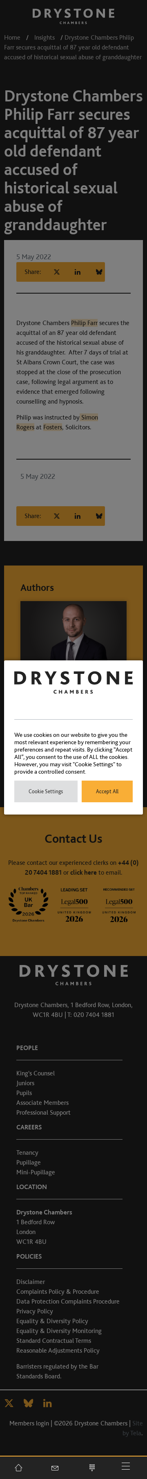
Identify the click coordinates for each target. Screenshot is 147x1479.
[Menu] (129, 1468)
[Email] (55, 1468)
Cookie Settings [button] (46, 791)
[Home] (18, 1468)
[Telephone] (92, 1468)
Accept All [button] (107, 791)
